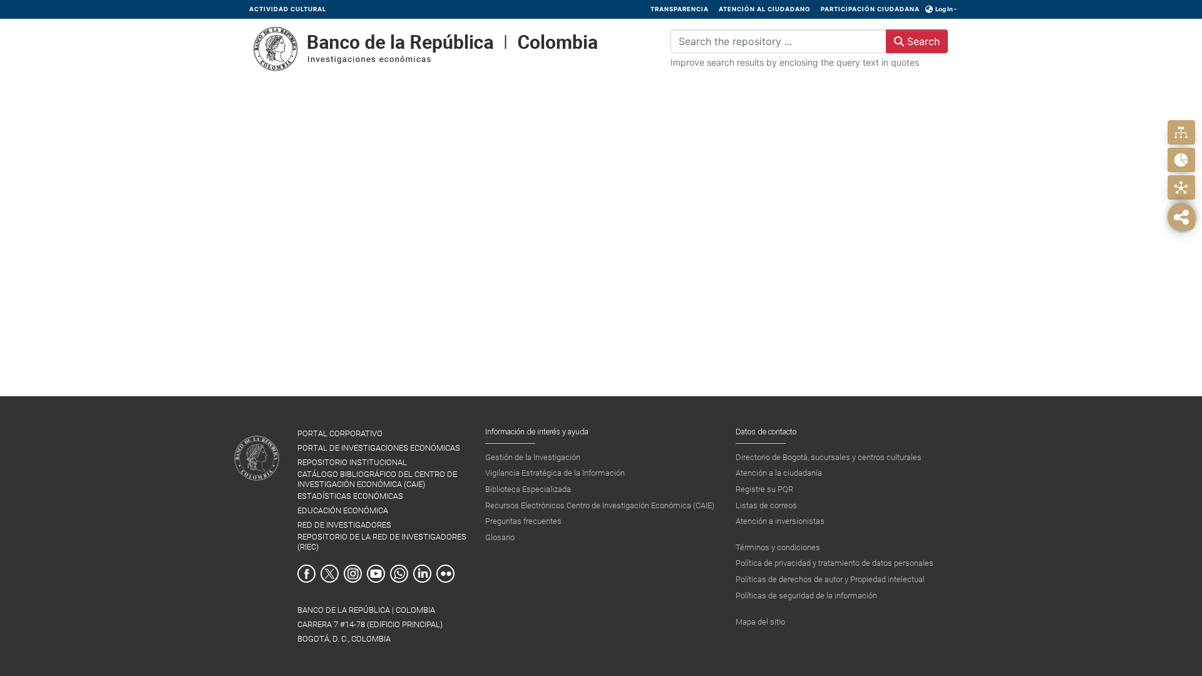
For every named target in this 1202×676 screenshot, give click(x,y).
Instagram (353, 574)
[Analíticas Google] (1181, 159)
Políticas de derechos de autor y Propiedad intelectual (830, 579)
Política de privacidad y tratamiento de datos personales (834, 563)
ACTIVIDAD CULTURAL (287, 9)
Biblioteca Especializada (528, 489)
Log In (944, 9)
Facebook (306, 574)
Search (922, 41)
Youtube (376, 574)
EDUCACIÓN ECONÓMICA (342, 510)
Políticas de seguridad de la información (806, 595)
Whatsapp (399, 574)
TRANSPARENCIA (679, 9)
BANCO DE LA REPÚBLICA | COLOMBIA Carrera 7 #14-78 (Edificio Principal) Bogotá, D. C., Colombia (370, 624)
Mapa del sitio (760, 622)
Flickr (445, 574)
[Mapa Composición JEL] (1181, 187)
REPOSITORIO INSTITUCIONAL (352, 462)
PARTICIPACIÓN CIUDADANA (870, 9)
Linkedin (422, 574)
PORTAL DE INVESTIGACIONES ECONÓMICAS (378, 448)
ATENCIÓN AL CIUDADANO (765, 9)
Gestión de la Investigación (532, 457)
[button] (929, 9)
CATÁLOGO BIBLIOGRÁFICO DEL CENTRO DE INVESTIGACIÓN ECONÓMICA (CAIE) (377, 478)
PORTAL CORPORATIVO (340, 433)
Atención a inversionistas (780, 521)
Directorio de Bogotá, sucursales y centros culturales (829, 457)
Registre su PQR (764, 489)
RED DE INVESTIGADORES (344, 525)
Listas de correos (766, 505)
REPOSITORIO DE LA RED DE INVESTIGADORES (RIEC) (381, 541)
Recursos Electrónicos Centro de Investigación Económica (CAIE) (599, 505)
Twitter (330, 574)
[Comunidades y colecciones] (1181, 132)
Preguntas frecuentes (523, 521)
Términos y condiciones (778, 547)
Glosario (500, 537)
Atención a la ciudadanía (779, 473)
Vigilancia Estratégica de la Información (555, 473)
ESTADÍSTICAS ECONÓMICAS (350, 496)
